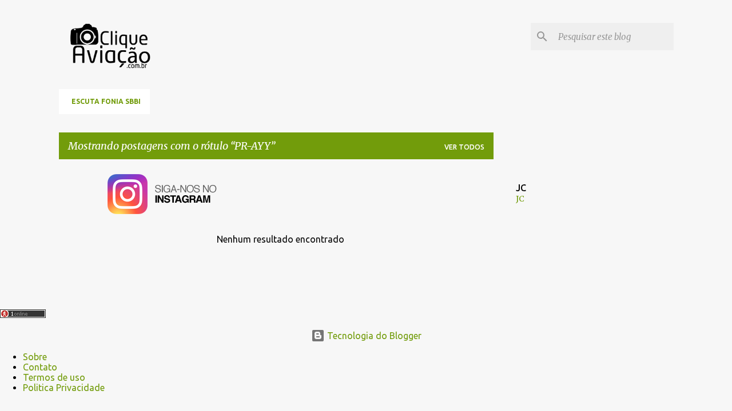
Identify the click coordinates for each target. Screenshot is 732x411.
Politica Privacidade (64, 387)
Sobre (35, 357)
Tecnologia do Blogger (373, 336)
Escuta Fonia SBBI (106, 101)
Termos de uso (54, 377)
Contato (40, 367)
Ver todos (464, 147)
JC (520, 199)
